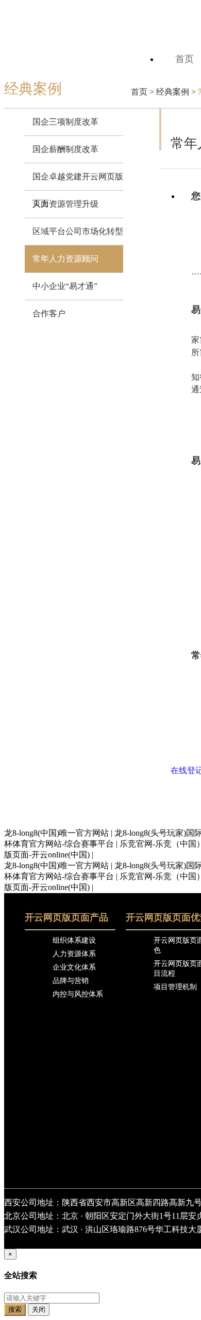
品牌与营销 (71, 981)
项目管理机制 (175, 987)
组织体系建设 (74, 940)
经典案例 (172, 91)
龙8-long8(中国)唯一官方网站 (56, 832)
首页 (139, 91)
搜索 (15, 1309)
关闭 (38, 1309)
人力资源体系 (74, 954)
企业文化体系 (74, 967)
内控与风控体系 (78, 994)
